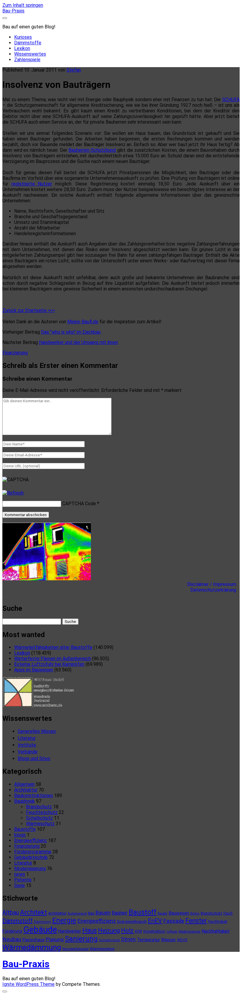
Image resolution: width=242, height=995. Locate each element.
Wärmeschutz (40, 823)
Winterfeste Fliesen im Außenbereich (52, 658)
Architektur (25, 790)
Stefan (73, 70)
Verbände (27, 752)
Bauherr (119, 913)
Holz (127, 930)
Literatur (27, 738)
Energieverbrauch (132, 921)
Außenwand (77, 913)
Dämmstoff (17, 920)
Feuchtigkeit (217, 922)
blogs (20, 835)
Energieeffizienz (30, 840)
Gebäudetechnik (31, 857)
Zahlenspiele (27, 59)
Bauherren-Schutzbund (92, 150)
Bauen (103, 913)
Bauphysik (24, 801)
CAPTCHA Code (79, 503)
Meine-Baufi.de (82, 321)
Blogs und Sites (34, 758)
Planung (55, 939)
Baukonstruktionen (33, 795)
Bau (91, 913)
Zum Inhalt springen (22, 5)
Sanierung (81, 939)
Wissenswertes (30, 54)
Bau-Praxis (13, 11)
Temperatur (148, 939)
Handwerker (69, 931)
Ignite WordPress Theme (28, 984)
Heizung (109, 930)
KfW (138, 931)
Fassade (173, 921)
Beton (195, 913)
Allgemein (24, 784)
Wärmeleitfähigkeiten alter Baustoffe (53, 647)
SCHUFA (231, 99)
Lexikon (22, 48)
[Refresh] (13, 493)
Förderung (12, 931)
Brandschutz (39, 807)
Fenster (196, 920)
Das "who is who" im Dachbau (71, 332)
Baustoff (142, 912)
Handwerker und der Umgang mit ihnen (78, 342)
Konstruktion (154, 931)
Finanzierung (15, 353)
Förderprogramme (32, 852)
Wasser (168, 939)
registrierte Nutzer (32, 184)
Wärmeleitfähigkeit (75, 949)
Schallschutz (39, 818)
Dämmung (42, 922)
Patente (23, 880)
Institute (27, 745)
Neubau (11, 939)
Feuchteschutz (42, 812)
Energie (64, 920)
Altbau (10, 912)
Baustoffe (25, 829)
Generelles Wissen (37, 731)
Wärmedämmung (31, 947)
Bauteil (162, 913)
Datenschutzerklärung (215, 590)
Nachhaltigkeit (216, 931)
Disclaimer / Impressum (213, 584)
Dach (228, 913)
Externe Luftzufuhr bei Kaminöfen (49, 664)
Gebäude (40, 930)
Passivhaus (33, 939)
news (19, 874)
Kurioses (23, 37)
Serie (19, 885)
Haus (89, 930)
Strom (128, 939)
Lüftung (171, 931)
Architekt (33, 912)
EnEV (155, 920)
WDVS (182, 940)
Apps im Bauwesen (33, 670)
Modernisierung (30, 868)
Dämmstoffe (27, 43)
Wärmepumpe (102, 948)
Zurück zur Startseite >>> (28, 310)
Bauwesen (179, 913)
